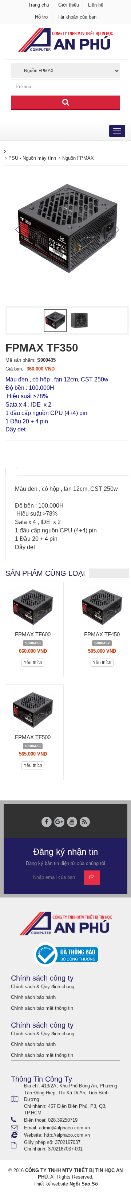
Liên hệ (95, 5)
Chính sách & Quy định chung (42, 986)
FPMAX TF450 (102, 634)
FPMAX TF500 (33, 737)
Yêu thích (33, 662)
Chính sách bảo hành (33, 997)
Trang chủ (38, 5)
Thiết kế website (50, 1184)
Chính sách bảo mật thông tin (42, 1008)
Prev (18, 229)
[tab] (11, 472)
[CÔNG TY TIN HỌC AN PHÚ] (65, 39)
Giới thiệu (68, 5)
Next (116, 229)
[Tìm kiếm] (65, 103)
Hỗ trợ (41, 17)
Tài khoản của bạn (76, 17)
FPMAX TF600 (33, 634)
